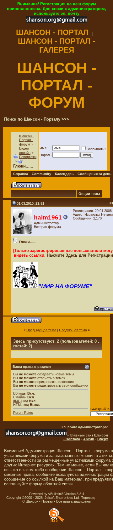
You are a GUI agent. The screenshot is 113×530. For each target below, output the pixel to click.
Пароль (45, 155)
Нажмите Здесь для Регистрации (80, 255)
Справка (20, 174)
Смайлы (19, 397)
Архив (88, 439)
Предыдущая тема (41, 330)
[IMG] (17, 401)
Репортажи (27, 157)
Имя (43, 148)
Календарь (64, 174)
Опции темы (89, 194)
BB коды (19, 393)
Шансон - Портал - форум (26, 140)
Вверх (102, 439)
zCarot (101, 497)
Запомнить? (96, 149)
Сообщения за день (94, 174)
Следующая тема (73, 330)
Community (41, 174)
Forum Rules (23, 412)
